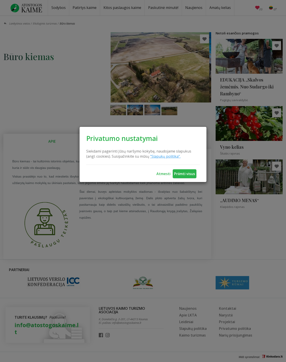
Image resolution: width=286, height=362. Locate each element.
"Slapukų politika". (165, 156)
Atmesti (163, 173)
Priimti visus (184, 173)
